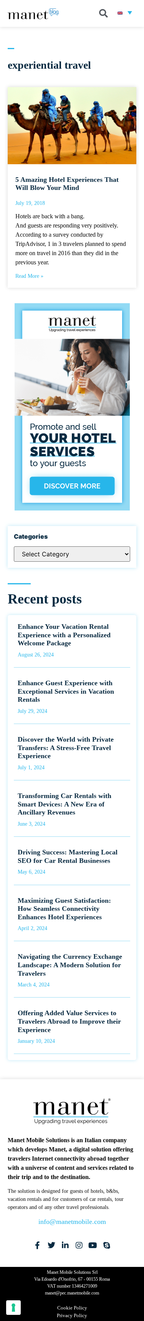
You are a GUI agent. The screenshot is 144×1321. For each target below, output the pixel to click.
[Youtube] (93, 1245)
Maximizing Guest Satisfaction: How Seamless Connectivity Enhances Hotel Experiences (64, 909)
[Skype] (107, 1245)
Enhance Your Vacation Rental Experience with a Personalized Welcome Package (64, 635)
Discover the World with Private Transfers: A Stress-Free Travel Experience (66, 748)
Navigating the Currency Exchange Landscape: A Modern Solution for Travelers (70, 965)
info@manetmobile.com (72, 1221)
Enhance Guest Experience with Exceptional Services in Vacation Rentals (66, 691)
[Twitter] (51, 1245)
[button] (103, 13)
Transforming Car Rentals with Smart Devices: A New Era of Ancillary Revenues (64, 804)
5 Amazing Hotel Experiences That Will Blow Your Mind (67, 184)
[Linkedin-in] (65, 1245)
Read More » (29, 276)
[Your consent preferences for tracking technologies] (13, 1307)
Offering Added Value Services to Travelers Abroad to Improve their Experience (69, 1021)
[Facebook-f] (38, 1245)
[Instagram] (79, 1245)
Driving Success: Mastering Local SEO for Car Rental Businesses (68, 856)
